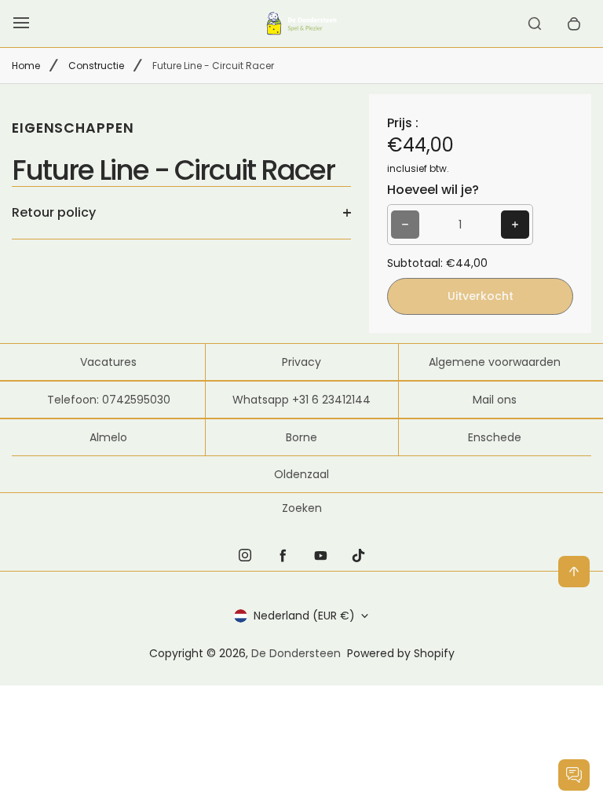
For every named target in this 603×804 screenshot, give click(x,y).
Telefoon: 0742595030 (108, 399)
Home (26, 65)
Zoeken (302, 508)
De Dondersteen (296, 653)
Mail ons (495, 399)
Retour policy (54, 212)
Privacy (301, 362)
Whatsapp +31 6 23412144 (301, 399)
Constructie (96, 65)
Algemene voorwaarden (495, 362)
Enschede (494, 437)
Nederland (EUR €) (304, 615)
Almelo (108, 437)
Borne (301, 437)
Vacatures (108, 362)
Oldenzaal (301, 474)
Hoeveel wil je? (433, 190)
